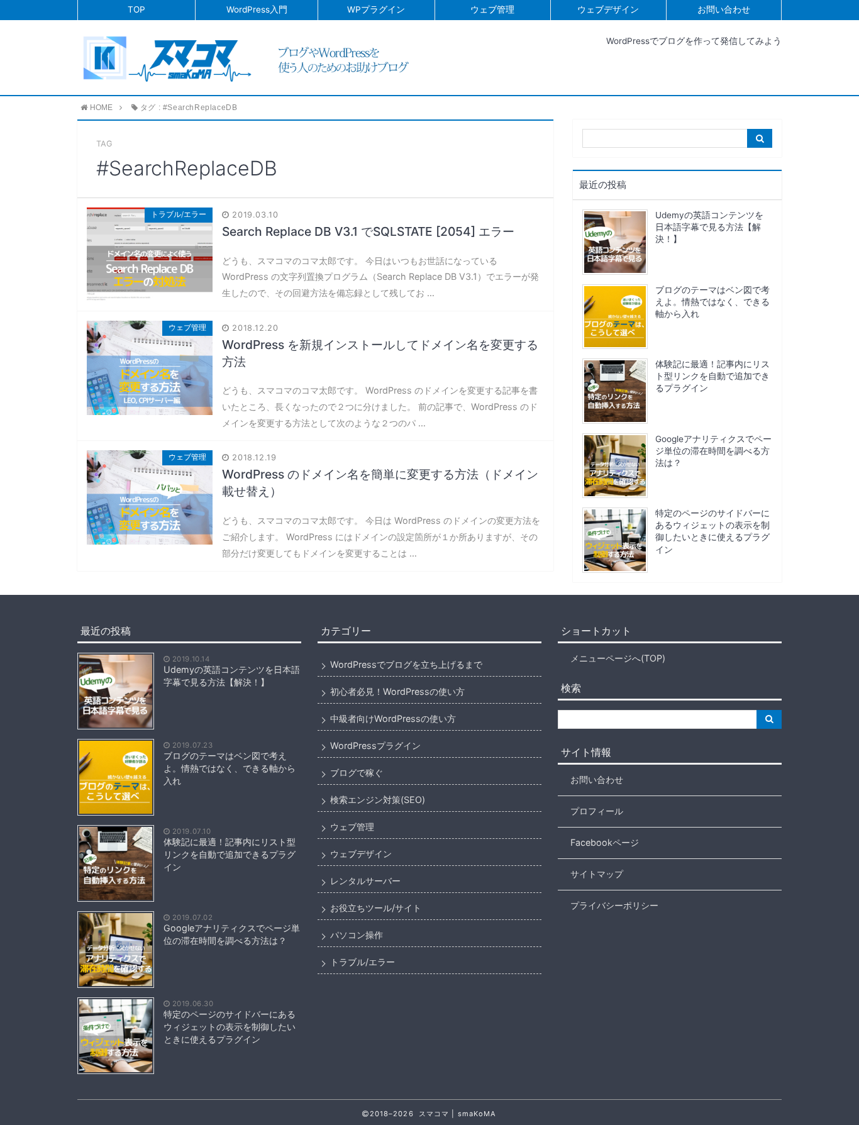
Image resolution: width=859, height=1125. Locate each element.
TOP (136, 9)
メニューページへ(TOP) (617, 658)
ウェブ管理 (492, 9)
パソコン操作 (356, 934)
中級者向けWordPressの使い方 (393, 718)
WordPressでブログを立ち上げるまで (406, 664)
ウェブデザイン (608, 9)
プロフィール (596, 811)
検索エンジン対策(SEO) (377, 799)
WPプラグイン (376, 9)
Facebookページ (604, 842)
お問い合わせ (723, 9)
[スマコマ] (251, 57)
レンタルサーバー (365, 880)
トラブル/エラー (362, 961)
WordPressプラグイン (375, 745)
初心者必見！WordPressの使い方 (397, 691)
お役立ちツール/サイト (375, 907)
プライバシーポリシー (614, 905)
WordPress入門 (256, 9)
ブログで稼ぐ (356, 772)
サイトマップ (596, 873)
